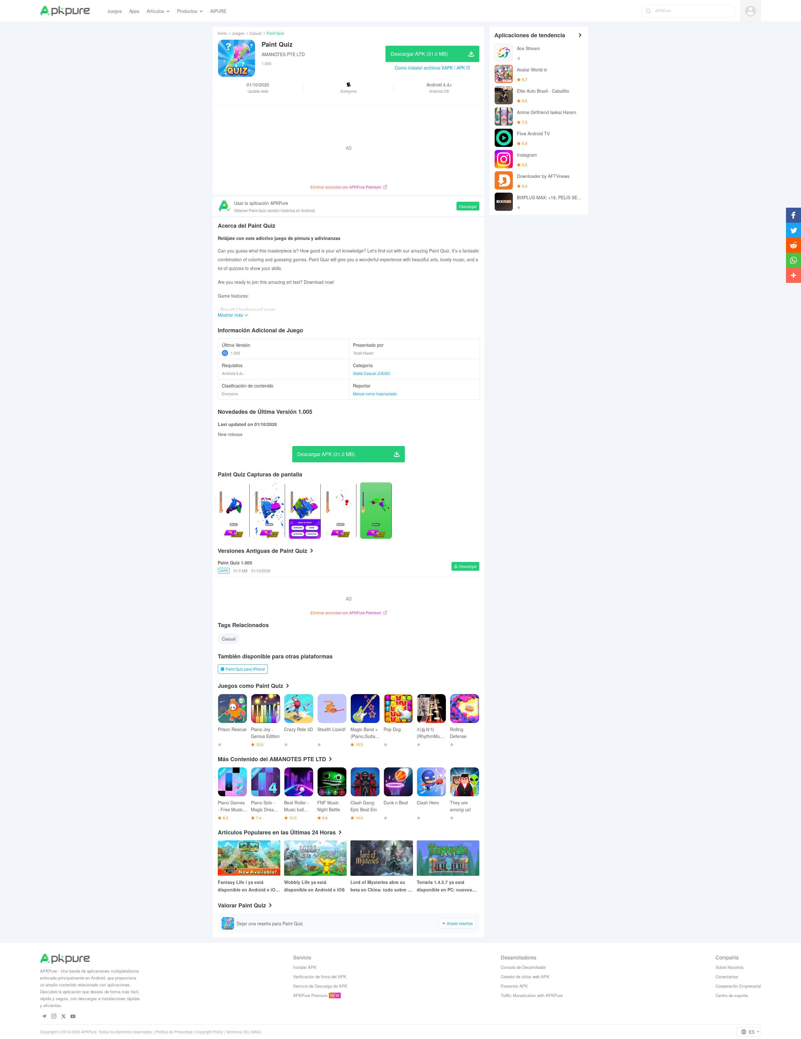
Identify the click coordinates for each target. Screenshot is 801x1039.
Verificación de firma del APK (319, 976)
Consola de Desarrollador (523, 967)
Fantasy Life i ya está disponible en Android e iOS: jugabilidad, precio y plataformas (249, 886)
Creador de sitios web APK (525, 976)
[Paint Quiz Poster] (234, 510)
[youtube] (73, 1017)
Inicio (222, 33)
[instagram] (54, 1017)
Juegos (238, 33)
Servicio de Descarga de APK (320, 986)
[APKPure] (65, 11)
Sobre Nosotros (730, 967)
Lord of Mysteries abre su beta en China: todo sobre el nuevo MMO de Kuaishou (380, 886)
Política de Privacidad (174, 1031)
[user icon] (750, 11)
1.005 (235, 353)
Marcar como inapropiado (375, 393)
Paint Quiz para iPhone (245, 669)
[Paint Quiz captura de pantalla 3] (340, 510)
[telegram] (44, 1017)
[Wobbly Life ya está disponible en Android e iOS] (315, 858)
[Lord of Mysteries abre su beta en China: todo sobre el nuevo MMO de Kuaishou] (381, 858)
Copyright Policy (209, 1031)
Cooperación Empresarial (738, 986)
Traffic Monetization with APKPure (532, 995)
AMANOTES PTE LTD (283, 54)
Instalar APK (304, 967)
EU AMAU (253, 1031)
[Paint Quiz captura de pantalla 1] (269, 510)
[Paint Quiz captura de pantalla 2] (305, 510)
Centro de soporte (732, 995)
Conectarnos (727, 976)
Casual (255, 33)
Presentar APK (514, 986)
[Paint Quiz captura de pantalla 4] (376, 510)
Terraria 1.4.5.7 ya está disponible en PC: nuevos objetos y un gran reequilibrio (444, 886)
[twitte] (63, 1017)
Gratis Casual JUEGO (371, 373)
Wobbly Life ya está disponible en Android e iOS (314, 886)
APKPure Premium (310, 995)
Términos (234, 1031)
